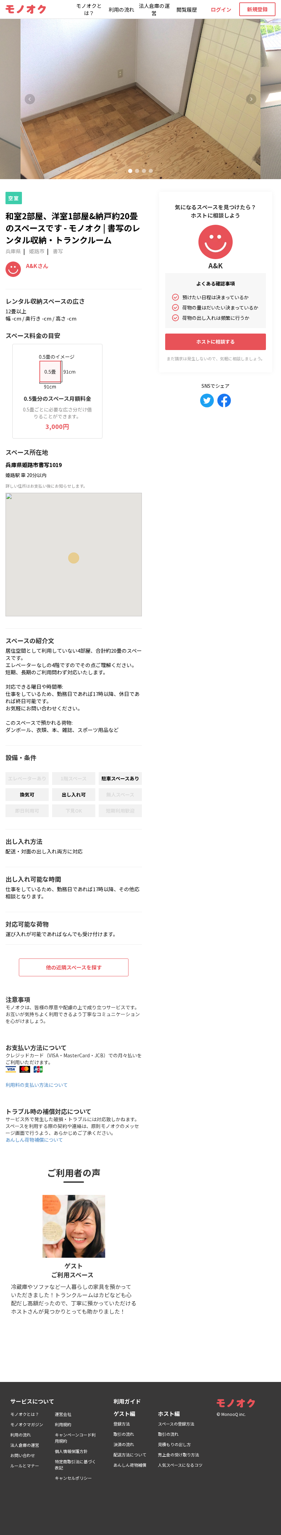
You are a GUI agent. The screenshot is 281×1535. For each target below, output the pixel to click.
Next (251, 99)
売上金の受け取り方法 (178, 1454)
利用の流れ (121, 9)
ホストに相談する (215, 341)
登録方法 (121, 1424)
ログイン (221, 9)
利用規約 (63, 1424)
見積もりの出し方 (174, 1444)
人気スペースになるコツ (180, 1465)
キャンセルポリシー (73, 1478)
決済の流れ (123, 1444)
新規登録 (257, 9)
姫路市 (37, 251)
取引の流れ (123, 1434)
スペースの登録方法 (176, 1424)
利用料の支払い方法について (36, 1084)
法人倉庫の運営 (154, 9)
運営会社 (63, 1414)
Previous (30, 99)
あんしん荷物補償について (34, 1139)
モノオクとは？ (89, 9)
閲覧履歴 (186, 9)
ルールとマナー (24, 1465)
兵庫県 (13, 251)
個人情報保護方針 (71, 1451)
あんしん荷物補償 (129, 1465)
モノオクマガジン (26, 1424)
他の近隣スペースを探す (74, 967)
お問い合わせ (22, 1455)
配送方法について (129, 1454)
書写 (58, 251)
